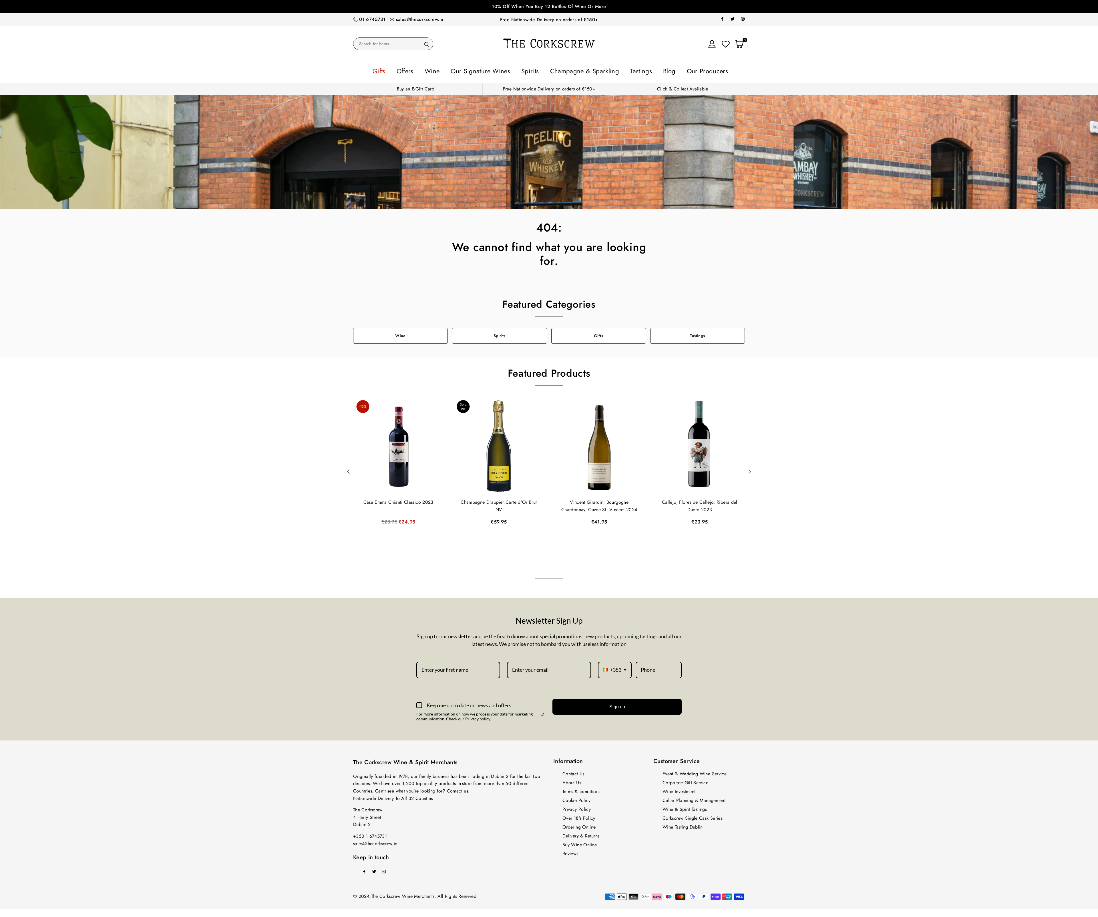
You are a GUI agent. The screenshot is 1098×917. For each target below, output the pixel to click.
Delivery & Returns (580, 834)
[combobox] (615, 668)
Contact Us (573, 772)
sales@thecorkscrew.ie (419, 19)
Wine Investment (679, 789)
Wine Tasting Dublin (683, 825)
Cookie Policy (576, 798)
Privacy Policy (576, 807)
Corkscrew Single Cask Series (692, 816)
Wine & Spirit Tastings (685, 807)
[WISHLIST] (726, 44)
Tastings (621, 70)
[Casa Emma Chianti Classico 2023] (398, 445)
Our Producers (673, 70)
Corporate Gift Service (685, 781)
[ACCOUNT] (712, 44)
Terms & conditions (581, 789)
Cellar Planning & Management (694, 798)
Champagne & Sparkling (577, 70)
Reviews (570, 852)
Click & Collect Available (682, 87)
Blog (643, 70)
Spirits (535, 70)
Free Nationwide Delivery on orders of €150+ (549, 19)
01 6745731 (372, 19)
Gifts (416, 70)
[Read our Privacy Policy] (542, 712)
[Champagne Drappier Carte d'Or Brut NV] (498, 445)
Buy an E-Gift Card (415, 87)
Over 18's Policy (578, 816)
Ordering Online (579, 825)
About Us (571, 781)
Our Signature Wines (495, 70)
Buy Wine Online (579, 843)
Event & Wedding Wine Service (695, 772)
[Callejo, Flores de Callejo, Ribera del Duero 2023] (699, 445)
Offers (436, 70)
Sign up (617, 705)
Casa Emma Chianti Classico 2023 (398, 500)
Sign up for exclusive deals (549, 6)
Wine (458, 70)
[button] (750, 470)
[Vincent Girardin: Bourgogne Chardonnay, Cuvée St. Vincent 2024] (599, 445)
